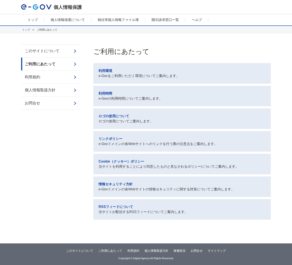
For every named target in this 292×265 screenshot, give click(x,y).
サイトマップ (217, 250)
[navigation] (146, 20)
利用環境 (105, 71)
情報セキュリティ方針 (116, 184)
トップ (33, 20)
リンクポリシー (110, 139)
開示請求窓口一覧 (165, 20)
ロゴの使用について (114, 116)
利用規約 (32, 77)
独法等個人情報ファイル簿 (118, 20)
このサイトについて (42, 51)
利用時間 (105, 93)
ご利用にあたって (40, 64)
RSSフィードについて (116, 207)
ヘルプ (197, 20)
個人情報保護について (68, 20)
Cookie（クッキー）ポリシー (121, 161)
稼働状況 (180, 250)
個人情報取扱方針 (40, 90)
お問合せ (32, 103)
